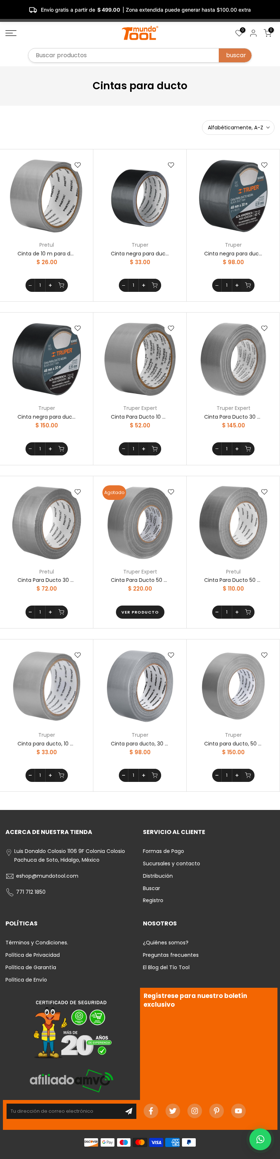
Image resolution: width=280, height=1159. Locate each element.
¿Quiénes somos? (165, 942)
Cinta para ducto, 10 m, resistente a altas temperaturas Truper (47, 743)
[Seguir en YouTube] (238, 1111)
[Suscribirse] (128, 1111)
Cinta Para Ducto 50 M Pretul (233, 580)
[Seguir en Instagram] (194, 1111)
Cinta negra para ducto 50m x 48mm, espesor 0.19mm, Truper (47, 417)
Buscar (151, 888)
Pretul (46, 244)
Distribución (158, 876)
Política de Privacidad (32, 955)
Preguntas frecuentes (171, 955)
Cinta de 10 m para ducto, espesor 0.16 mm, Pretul (47, 253)
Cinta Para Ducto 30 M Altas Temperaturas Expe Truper (233, 417)
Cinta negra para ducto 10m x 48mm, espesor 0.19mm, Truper (140, 253)
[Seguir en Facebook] (151, 1111)
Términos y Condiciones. (36, 942)
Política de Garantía (30, 967)
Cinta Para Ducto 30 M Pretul (47, 580)
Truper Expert (140, 408)
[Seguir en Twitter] (173, 1111)
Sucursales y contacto (171, 863)
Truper (140, 244)
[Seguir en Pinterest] (216, 1111)
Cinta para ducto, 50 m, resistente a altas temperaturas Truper (233, 743)
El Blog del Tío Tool (166, 967)
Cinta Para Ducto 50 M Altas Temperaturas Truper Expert (140, 580)
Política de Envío (26, 979)
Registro (153, 900)
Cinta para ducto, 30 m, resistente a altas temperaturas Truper (140, 743)
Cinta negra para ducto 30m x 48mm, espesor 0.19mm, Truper (233, 253)
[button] (260, 1139)
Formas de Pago (163, 851)
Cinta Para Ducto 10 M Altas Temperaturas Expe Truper (140, 417)
